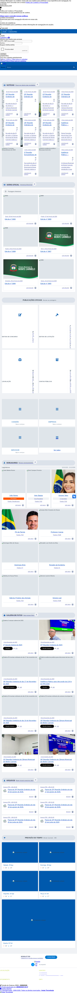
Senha (2, 43)
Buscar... (3, 67)
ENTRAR (3, 54)
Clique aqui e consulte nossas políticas (14, 16)
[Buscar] (74, 67)
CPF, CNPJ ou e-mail (7, 41)
